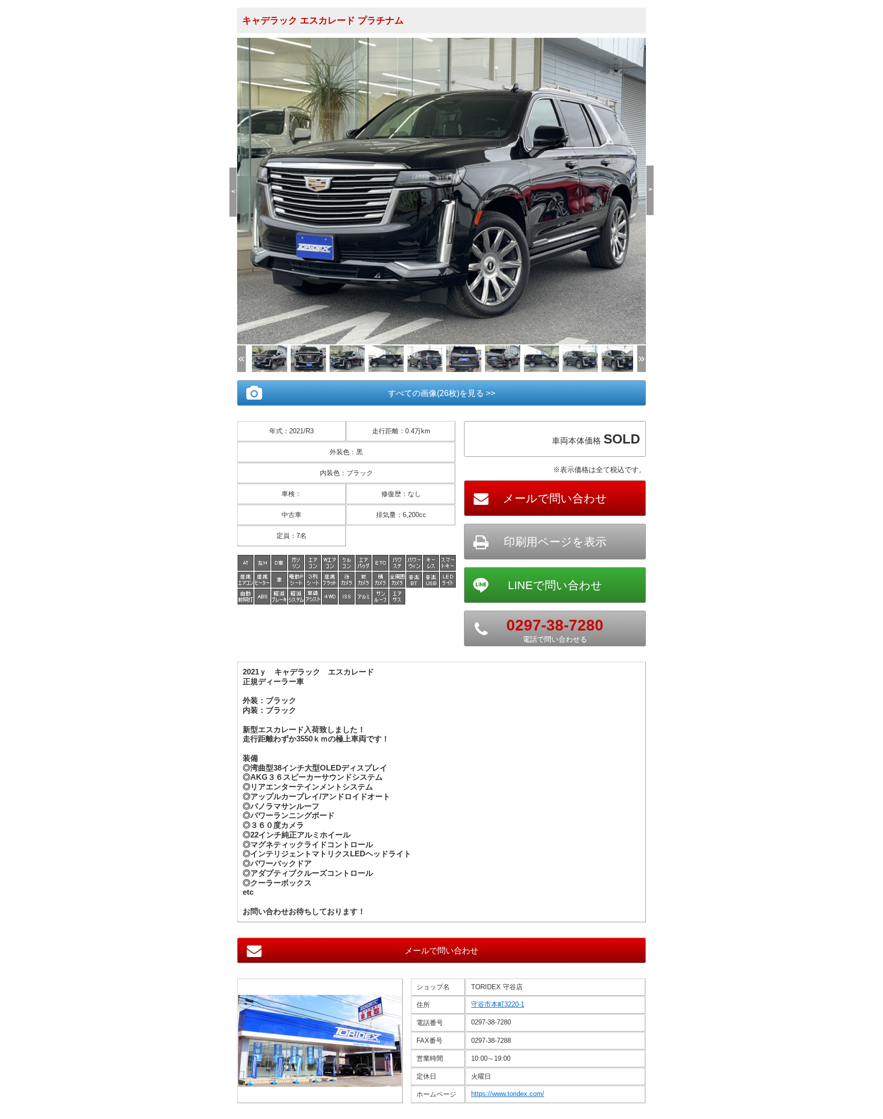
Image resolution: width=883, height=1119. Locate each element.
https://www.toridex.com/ (507, 1094)
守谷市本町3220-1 (497, 1004)
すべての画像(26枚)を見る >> (441, 393)
